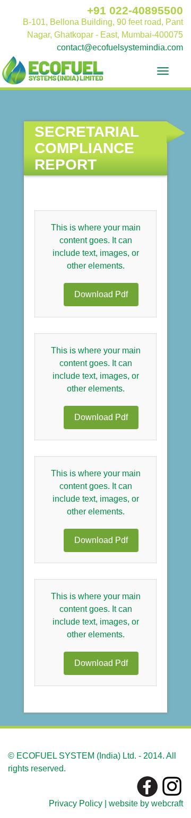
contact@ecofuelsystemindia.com (120, 47)
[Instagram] (172, 785)
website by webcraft (146, 803)
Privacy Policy (75, 803)
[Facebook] (147, 785)
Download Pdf (101, 294)
